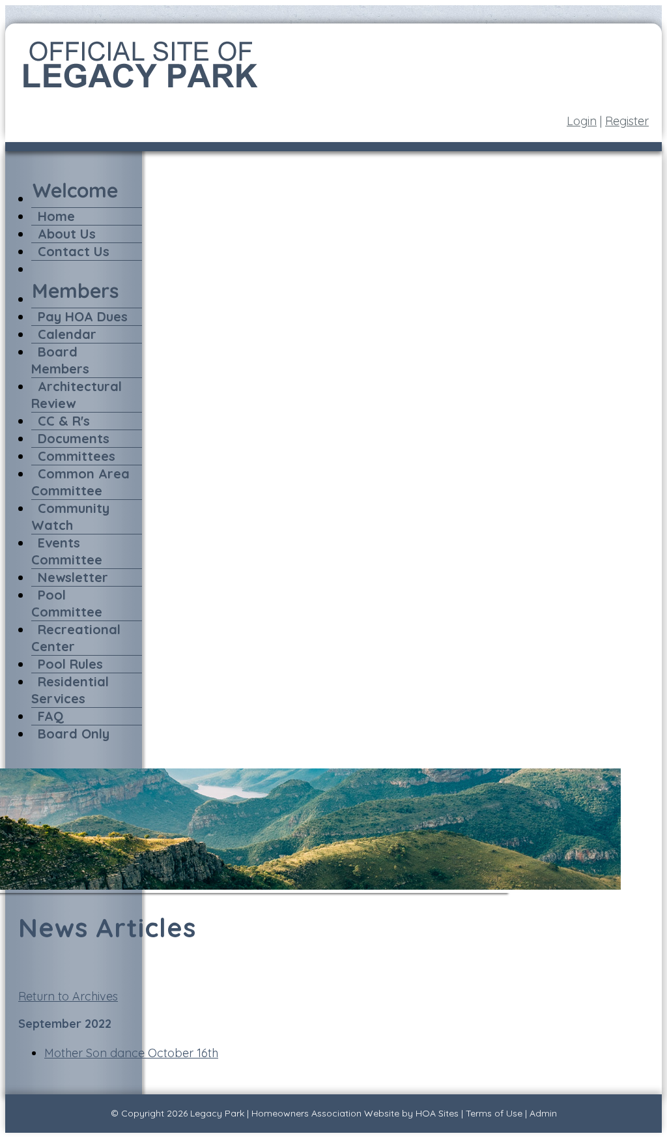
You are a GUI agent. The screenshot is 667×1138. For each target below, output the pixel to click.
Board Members (60, 360)
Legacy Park (217, 1113)
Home (56, 216)
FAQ (51, 716)
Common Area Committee (80, 482)
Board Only (73, 733)
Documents (73, 438)
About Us (67, 234)
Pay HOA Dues (83, 316)
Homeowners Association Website (325, 1113)
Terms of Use (494, 1113)
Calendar (67, 334)
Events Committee (66, 551)
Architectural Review (76, 394)
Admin (543, 1113)
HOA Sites (437, 1113)
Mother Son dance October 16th (131, 1052)
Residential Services (70, 690)
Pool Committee (66, 603)
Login (582, 120)
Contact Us (73, 251)
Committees (76, 456)
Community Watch (70, 516)
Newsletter (73, 577)
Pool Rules (70, 664)
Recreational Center (76, 637)
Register (627, 120)
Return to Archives (68, 996)
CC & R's (64, 421)
